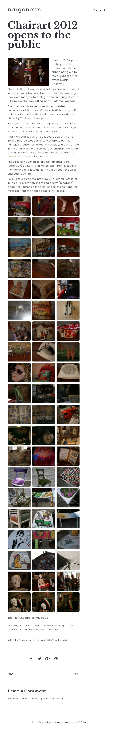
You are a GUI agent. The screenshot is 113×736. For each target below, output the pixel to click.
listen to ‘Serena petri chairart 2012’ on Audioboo (39, 640)
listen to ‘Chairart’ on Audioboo (28, 617)
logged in (31, 698)
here (66, 110)
